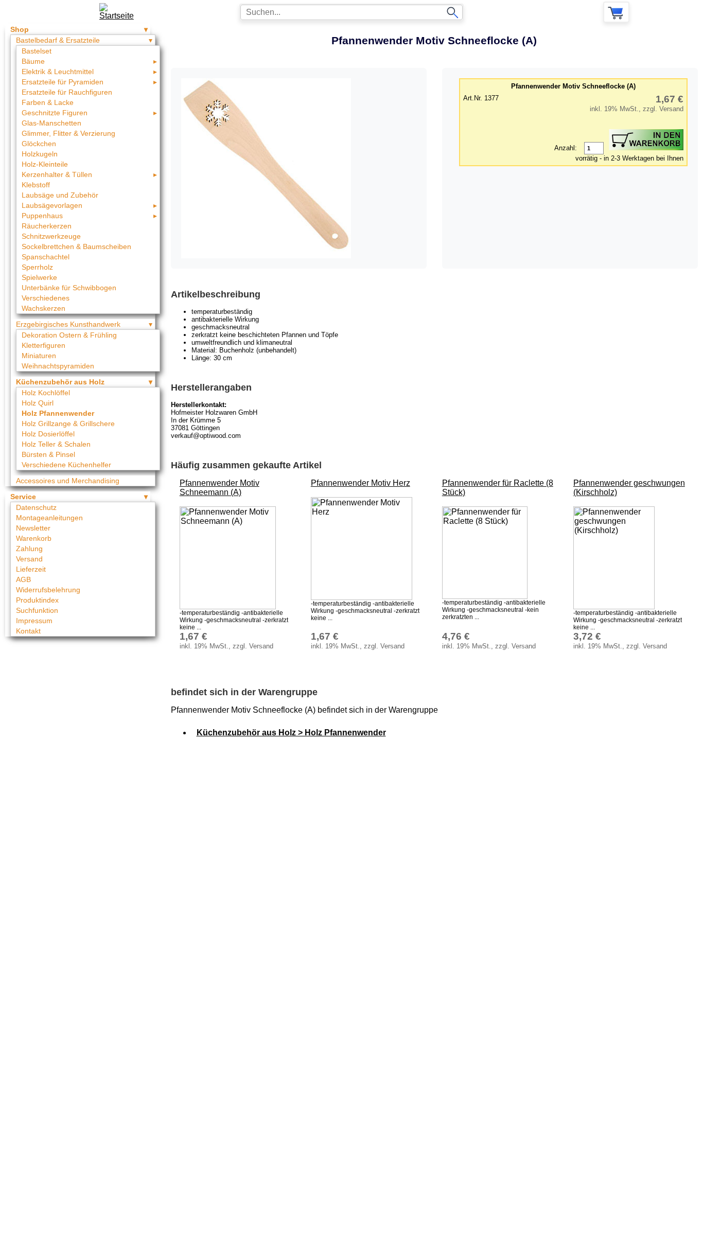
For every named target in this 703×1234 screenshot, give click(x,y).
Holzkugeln (40, 154)
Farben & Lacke (48, 102)
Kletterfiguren (43, 345)
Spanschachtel (45, 257)
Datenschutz (36, 507)
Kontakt (28, 631)
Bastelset (36, 51)
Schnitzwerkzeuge (51, 236)
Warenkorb (33, 538)
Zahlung (29, 548)
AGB (23, 579)
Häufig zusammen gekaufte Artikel (246, 465)
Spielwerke (39, 277)
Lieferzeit (31, 569)
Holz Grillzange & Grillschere (68, 423)
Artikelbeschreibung (215, 294)
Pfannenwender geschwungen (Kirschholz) (629, 488)
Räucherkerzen (47, 226)
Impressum (34, 620)
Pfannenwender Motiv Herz (360, 483)
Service (23, 496)
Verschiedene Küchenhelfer (66, 465)
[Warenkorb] (616, 12)
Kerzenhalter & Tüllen (57, 174)
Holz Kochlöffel (46, 393)
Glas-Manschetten (51, 123)
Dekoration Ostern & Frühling (69, 335)
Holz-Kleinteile (45, 164)
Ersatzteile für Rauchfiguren (67, 92)
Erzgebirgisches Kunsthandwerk (68, 324)
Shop (19, 29)
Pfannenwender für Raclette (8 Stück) (497, 488)
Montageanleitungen (49, 518)
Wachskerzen (43, 308)
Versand (29, 559)
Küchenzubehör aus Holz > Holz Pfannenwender (291, 732)
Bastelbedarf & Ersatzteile (58, 40)
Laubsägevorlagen (52, 205)
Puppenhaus (42, 215)
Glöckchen (39, 143)
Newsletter (33, 528)
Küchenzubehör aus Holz (60, 382)
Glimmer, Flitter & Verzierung (68, 133)
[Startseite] (119, 12)
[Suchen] (452, 12)
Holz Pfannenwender (58, 413)
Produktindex (37, 600)
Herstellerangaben (211, 387)
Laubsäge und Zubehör (60, 195)
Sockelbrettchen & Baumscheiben (76, 246)
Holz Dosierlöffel (48, 434)
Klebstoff (36, 185)
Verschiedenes (45, 298)
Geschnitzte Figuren (54, 113)
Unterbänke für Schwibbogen (69, 288)
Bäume (33, 61)
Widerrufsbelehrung (48, 590)
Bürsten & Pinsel (48, 454)
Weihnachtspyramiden (58, 366)
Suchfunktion (37, 610)
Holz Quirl (38, 403)
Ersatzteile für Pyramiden (62, 82)
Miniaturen (39, 355)
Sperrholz (37, 267)
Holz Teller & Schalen (56, 444)
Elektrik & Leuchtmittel (58, 71)
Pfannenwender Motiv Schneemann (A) (219, 488)
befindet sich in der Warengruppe (244, 692)
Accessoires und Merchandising (67, 481)
